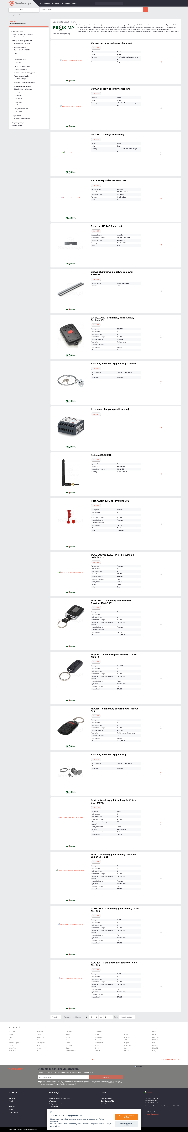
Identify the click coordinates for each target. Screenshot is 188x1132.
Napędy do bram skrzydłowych (22, 34)
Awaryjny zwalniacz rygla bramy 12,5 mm (113, 363)
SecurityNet (99, 1042)
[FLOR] (83, 637)
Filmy (10, 1104)
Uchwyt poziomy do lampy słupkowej (111, 43)
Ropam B (40, 1037)
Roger (11, 1034)
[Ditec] (83, 945)
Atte (125, 1032)
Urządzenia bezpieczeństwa (21, 86)
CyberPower (13, 1048)
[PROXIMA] (83, 691)
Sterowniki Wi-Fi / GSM (22, 50)
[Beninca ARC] (58, 637)
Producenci (14, 1027)
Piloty (15, 53)
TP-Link (97, 1051)
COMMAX (98, 1037)
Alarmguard (41, 1042)
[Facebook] (174, 1092)
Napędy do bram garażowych (22, 41)
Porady (11, 1101)
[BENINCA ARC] (71, 891)
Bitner (154, 1034)
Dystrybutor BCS (106, 1098)
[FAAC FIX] (71, 637)
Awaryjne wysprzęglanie (22, 43)
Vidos (97, 1045)
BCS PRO (155, 1037)
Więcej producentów (170, 1059)
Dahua (126, 1034)
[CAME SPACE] (83, 891)
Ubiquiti (126, 1042)
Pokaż (55, 1017)
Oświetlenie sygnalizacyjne (23, 89)
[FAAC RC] (71, 691)
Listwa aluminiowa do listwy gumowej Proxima (112, 273)
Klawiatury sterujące (21, 69)
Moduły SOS (18, 112)
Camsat (40, 1032)
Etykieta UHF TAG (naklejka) (106, 226)
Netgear (155, 1051)
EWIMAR (155, 1040)
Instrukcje (12, 1107)
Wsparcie (56, 3)
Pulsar (11, 1045)
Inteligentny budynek (18, 123)
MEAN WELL (13, 1051)
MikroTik (155, 1048)
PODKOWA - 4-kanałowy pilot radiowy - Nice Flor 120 (115, 909)
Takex (68, 1034)
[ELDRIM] (58, 840)
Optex (39, 1048)
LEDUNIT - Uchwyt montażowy (107, 134)
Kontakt (75, 3)
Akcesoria (18, 98)
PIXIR (154, 1032)
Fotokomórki (18, 102)
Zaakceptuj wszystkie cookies (126, 1116)
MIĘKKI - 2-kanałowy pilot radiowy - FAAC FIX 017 (114, 655)
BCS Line (12, 1032)
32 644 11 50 (151, 1112)
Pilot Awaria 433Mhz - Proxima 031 (110, 501)
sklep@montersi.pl (153, 1114)
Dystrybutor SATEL (107, 1101)
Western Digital (14, 1042)
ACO (125, 1040)
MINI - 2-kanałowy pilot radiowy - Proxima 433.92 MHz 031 (114, 855)
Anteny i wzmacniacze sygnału (24, 73)
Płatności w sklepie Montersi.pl (59, 1098)
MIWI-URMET (71, 1051)
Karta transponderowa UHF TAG (108, 180)
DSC (153, 1042)
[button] (92, 1059)
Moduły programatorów (22, 118)
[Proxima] (71, 81)
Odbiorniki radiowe (20, 60)
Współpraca (45, 3)
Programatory (16, 116)
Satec (39, 1034)
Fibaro (97, 1034)
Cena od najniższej (126, 1017)
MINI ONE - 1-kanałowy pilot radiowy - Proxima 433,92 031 (111, 601)
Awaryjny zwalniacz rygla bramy (108, 754)
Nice (67, 1040)
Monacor (155, 1045)
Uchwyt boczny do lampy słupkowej (111, 89)
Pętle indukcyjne (21, 79)
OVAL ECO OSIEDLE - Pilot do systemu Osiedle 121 (112, 556)
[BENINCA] (58, 891)
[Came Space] (58, 538)
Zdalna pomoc (13, 1112)
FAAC (126, 1048)
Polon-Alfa (98, 1040)
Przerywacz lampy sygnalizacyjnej (110, 409)
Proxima (18, 56)
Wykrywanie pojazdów (21, 76)
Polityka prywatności (56, 1104)
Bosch (39, 1051)
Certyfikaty (104, 1104)
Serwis (11, 1109)
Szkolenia (66, 3)
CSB (38, 1045)
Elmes (68, 1048)
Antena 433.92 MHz (101, 455)
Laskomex (98, 1032)
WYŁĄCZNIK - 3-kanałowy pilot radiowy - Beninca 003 (113, 318)
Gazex (39, 1040)
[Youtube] (178, 1092)
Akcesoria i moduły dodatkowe (24, 82)
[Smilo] (83, 538)
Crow (68, 1037)
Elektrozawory (17, 125)
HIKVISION (127, 1037)
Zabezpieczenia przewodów (23, 37)
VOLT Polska (128, 1051)
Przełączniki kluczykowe (22, 66)
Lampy (17, 92)
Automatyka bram (17, 31)
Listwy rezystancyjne (21, 108)
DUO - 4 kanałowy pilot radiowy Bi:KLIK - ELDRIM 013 (113, 801)
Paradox (69, 1032)
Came (68, 1042)
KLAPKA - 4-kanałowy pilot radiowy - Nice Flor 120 (114, 963)
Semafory (18, 95)
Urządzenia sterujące (19, 47)
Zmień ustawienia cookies (126, 1124)
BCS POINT (128, 1045)
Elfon (10, 1037)
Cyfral (97, 1048)
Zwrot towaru (53, 1107)
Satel (10, 1040)
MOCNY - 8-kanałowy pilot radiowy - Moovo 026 (114, 709)
